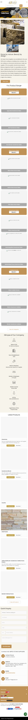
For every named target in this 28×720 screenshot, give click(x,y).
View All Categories (14, 329)
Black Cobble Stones (14, 290)
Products (2, 694)
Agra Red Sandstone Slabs (14, 110)
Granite (4, 502)
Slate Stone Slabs (14, 150)
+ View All (14, 602)
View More (18, 445)
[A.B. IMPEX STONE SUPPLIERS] (12, 2)
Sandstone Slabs (14, 91)
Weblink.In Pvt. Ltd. (17, 705)
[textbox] (13, 6)
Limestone (4, 439)
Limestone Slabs (14, 210)
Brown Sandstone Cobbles (14, 324)
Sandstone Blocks (6, 471)
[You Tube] (6, 692)
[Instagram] (8, 692)
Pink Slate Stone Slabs (14, 204)
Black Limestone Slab (14, 230)
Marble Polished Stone (8, 594)
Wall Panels (5, 531)
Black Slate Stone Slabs (14, 170)
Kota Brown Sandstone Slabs (14, 144)
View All (13, 92)
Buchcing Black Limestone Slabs (14, 247)
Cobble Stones (14, 270)
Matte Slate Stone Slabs (14, 187)
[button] (10, 672)
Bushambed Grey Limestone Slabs (14, 264)
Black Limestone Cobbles (14, 307)
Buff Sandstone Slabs (14, 127)
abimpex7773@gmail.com (11, 679)
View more (5, 81)
